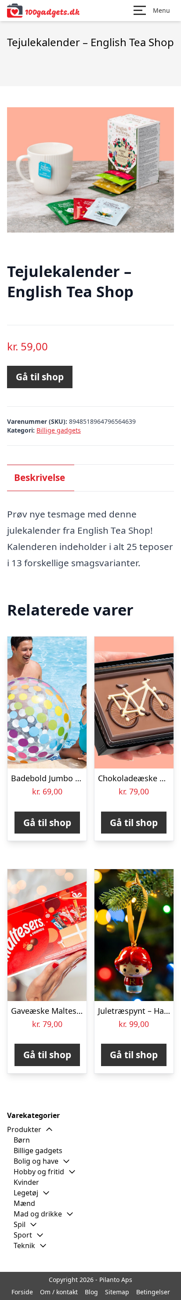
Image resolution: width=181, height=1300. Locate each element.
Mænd (24, 1203)
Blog (91, 1292)
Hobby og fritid (39, 1171)
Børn (22, 1140)
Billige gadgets (58, 430)
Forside (22, 1292)
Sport (23, 1235)
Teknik (24, 1245)
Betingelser (153, 1292)
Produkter (24, 1129)
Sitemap (117, 1292)
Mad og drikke (38, 1214)
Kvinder (26, 1182)
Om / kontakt (59, 1292)
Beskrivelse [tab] (39, 477)
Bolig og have (36, 1161)
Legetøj (26, 1193)
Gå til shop (40, 377)
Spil (19, 1224)
